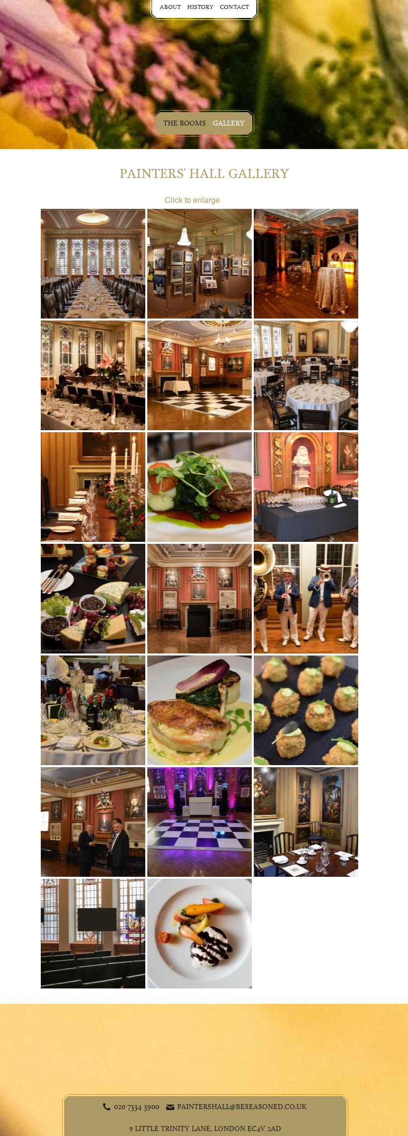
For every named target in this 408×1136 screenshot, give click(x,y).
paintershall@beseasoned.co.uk (242, 1106)
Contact (234, 7)
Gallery (229, 123)
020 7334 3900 (136, 1106)
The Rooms (184, 123)
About (170, 7)
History (200, 7)
